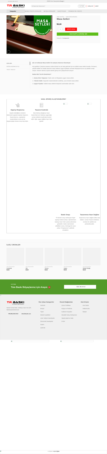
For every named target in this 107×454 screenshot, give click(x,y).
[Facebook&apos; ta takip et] (91, 1)
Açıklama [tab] (9, 63)
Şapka (65, 268)
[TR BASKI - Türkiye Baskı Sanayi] (18, 6)
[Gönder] (68, 6)
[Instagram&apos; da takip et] (93, 1)
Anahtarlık (9, 268)
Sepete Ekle (71, 29)
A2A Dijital (56, 451)
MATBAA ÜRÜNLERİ (49, 11)
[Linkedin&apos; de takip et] (98, 1)
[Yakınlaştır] (8, 51)
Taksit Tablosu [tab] (11, 69)
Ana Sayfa (60, 17)
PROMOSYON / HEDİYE (75, 11)
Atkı (27, 268)
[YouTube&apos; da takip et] (99, 1)
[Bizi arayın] (96, 1)
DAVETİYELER (62, 11)
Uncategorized (71, 17)
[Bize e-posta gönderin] (95, 1)
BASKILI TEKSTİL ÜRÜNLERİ (33, 11)
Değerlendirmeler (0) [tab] (13, 66)
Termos (46, 268)
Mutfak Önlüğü (86, 268)
